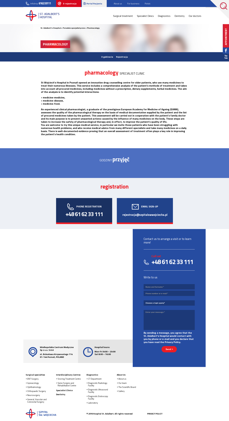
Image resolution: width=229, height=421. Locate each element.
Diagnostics (164, 16)
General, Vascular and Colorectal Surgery (37, 400)
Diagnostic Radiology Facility (97, 384)
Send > (169, 349)
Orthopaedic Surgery (36, 391)
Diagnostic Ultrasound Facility (98, 391)
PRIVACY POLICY (154, 413)
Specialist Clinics (145, 16)
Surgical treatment (123, 16)
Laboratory (93, 402)
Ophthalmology (34, 387)
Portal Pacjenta (94, 3)
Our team (122, 383)
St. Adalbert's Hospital (43, 15)
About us (122, 378)
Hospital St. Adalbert (41, 414)
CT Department (94, 378)
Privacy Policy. (173, 342)
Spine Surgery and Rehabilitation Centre (67, 384)
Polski (147, 3)
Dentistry (179, 16)
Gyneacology (33, 383)
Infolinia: (40, 3)
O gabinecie (107, 56)
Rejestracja (122, 56)
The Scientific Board (127, 387)
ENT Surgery (32, 378)
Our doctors (195, 16)
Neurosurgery (33, 395)
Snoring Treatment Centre (69, 378)
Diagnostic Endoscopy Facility (98, 397)
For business (133, 3)
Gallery (121, 391)
